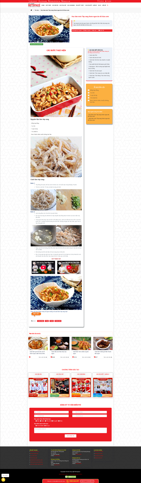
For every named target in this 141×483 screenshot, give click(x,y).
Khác (61, 421)
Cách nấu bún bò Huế (95, 57)
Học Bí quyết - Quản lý (91, 5)
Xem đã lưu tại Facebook (36, 44)
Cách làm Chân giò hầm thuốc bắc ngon (103, 352)
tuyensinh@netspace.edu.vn (76, 474)
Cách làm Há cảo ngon (95, 71)
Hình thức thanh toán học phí (36, 464)
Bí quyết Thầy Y (80, 5)
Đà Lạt (48, 425)
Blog (99, 5)
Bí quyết (55, 421)
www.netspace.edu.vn (64, 474)
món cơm (58, 321)
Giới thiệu (48, 5)
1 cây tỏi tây (93, 95)
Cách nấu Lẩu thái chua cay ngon (58, 352)
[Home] (32, 10)
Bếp (38, 421)
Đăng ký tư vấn (66, 1)
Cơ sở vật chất (33, 455)
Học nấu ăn (55, 5)
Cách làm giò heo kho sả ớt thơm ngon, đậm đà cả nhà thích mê (37, 352)
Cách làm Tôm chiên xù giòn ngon (81, 352)
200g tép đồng (94, 90)
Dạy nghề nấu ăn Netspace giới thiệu (99, 64)
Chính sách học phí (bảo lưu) (36, 462)
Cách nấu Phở (93, 55)
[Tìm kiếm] (108, 5)
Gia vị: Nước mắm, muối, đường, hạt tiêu (99, 101)
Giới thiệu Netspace (34, 451)
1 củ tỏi (92, 93)
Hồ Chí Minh (40, 425)
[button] (29, 344)
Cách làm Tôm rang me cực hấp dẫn (99, 73)
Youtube (109, 1)
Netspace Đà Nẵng (99, 455)
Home (42, 5)
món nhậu (40, 321)
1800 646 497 (33, 1)
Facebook (101, 1)
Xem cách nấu (42, 357)
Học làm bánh (71, 5)
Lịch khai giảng (43, 1)
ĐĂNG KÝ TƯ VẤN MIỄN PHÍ (87, 481)
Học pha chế (62, 5)
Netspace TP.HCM (99, 451)
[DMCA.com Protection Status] (70, 477)
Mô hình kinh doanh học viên (36, 460)
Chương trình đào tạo (55, 1)
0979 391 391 (57, 464)
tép (47, 321)
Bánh (42, 421)
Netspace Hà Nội (98, 453)
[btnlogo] (34, 5)
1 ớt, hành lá (93, 98)
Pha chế (48, 421)
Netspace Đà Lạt (98, 457)
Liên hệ (104, 5)
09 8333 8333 (57, 455)
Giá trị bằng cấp (33, 457)
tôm (52, 321)
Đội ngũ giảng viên (34, 453)
